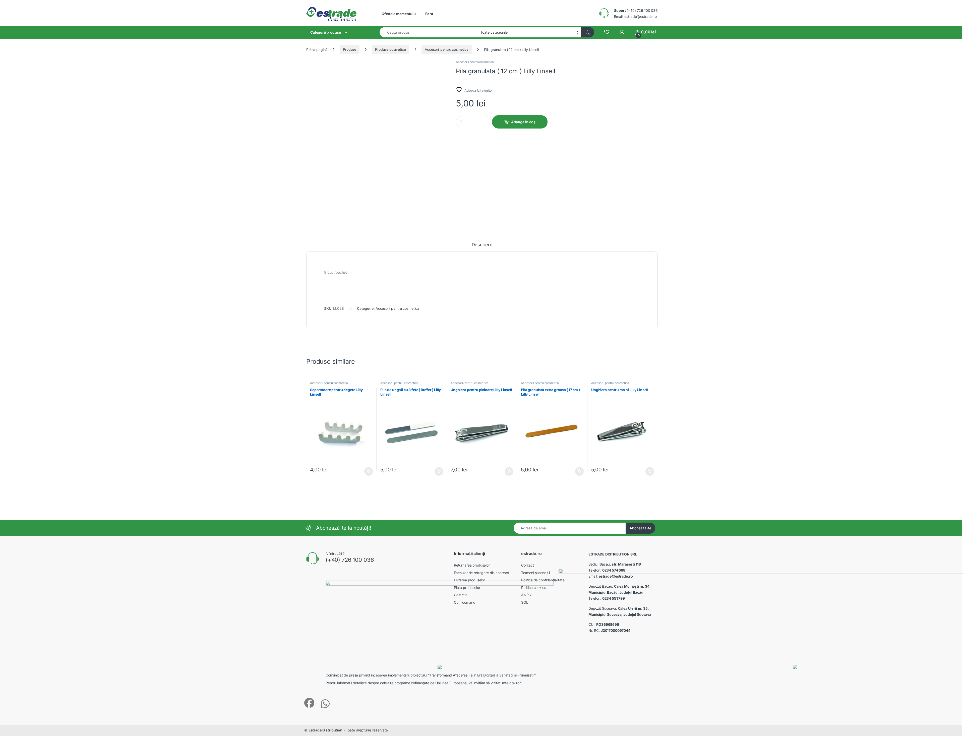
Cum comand (464, 602)
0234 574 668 (613, 570)
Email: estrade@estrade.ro (635, 16)
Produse (349, 49)
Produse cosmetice (390, 49)
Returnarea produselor (472, 565)
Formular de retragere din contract (481, 573)
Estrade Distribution (325, 730)
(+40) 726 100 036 (636, 10)
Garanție (460, 595)
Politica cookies (533, 587)
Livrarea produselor (469, 580)
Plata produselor (467, 587)
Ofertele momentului (399, 14)
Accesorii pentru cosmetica (446, 49)
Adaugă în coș (523, 122)
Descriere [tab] (482, 244)
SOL (524, 602)
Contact (527, 565)
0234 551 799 (613, 598)
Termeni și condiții (535, 573)
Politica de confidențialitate (543, 580)
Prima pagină (316, 49)
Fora (429, 14)
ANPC (526, 595)
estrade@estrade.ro (616, 576)
